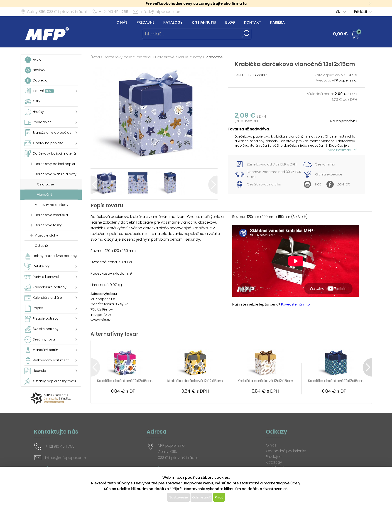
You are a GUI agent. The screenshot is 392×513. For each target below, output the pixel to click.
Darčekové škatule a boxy (178, 57)
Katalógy (173, 22)
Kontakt (252, 22)
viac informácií (341, 150)
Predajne (145, 22)
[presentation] (95, 184)
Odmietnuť (201, 497)
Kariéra (277, 22)
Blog (230, 22)
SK (338, 11)
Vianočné (214, 57)
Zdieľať (343, 184)
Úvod (95, 57)
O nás (121, 22)
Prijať (219, 497)
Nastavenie (178, 497)
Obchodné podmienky (286, 451)
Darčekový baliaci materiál (127, 57)
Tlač (318, 184)
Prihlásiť (360, 11)
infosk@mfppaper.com (161, 11)
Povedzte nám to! (296, 304)
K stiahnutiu (204, 22)
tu (245, 3)
